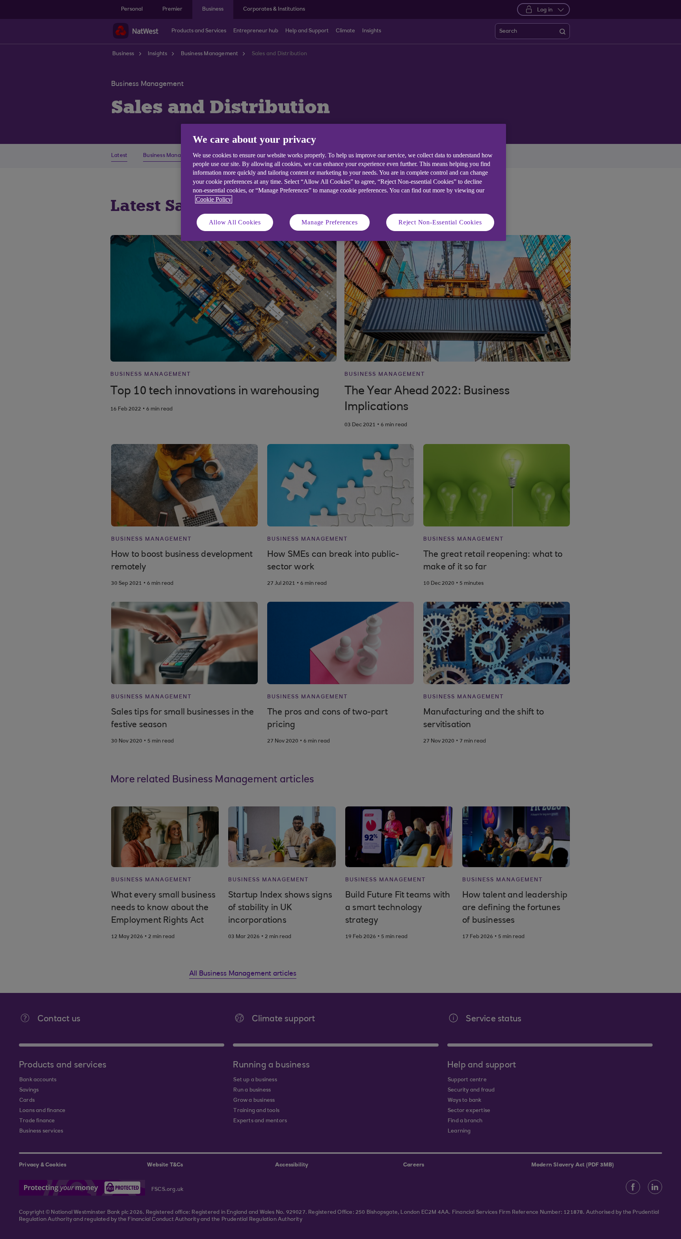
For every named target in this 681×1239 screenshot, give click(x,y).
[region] (343, 182)
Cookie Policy (213, 199)
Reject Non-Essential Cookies (440, 222)
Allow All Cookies (235, 222)
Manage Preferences (329, 222)
